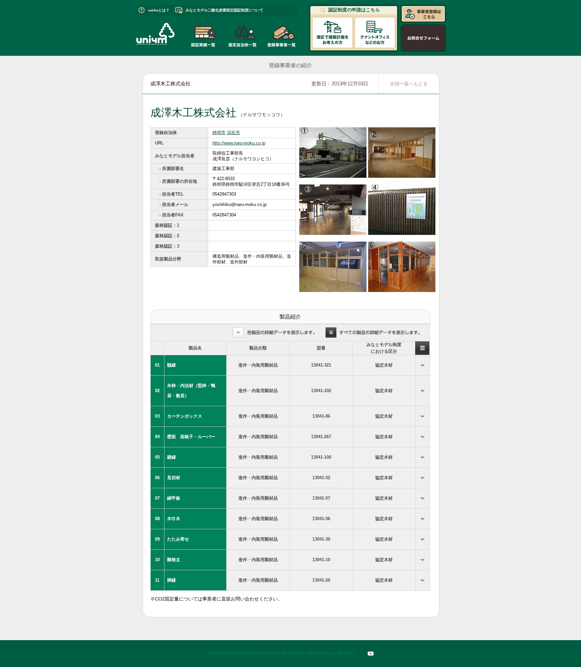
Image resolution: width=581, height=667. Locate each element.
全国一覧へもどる (409, 83)
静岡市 (219, 132)
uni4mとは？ (158, 10)
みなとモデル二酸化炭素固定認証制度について (224, 10)
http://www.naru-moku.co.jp (238, 142)
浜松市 (233, 132)
